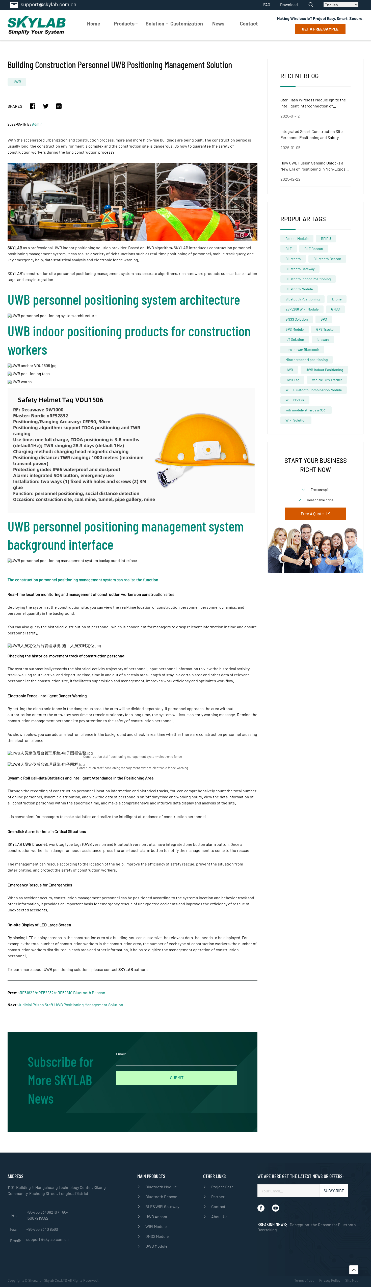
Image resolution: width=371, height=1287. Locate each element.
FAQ (266, 5)
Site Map (351, 1280)
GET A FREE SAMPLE (320, 28)
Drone (336, 299)
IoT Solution (294, 339)
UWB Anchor (156, 1216)
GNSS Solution (296, 319)
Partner (218, 1196)
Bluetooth (293, 259)
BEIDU (326, 238)
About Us (219, 1216)
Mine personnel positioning (306, 359)
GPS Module (294, 329)
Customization (186, 23)
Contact (249, 23)
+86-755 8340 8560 (42, 1229)
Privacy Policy (329, 1280)
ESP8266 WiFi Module (302, 309)
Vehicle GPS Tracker (327, 380)
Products (124, 23)
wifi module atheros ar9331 (306, 410)
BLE (288, 248)
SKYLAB (125, 969)
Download (289, 5)
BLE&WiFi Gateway (162, 1206)
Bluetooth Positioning (302, 299)
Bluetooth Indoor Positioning (308, 279)
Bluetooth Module (299, 289)
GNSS (335, 309)
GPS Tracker (325, 329)
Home (93, 23)
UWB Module (156, 1246)
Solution (155, 23)
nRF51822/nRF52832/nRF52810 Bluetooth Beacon (61, 992)
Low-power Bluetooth (302, 349)
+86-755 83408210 (42, 1212)
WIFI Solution (295, 420)
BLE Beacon (313, 248)
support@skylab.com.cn (47, 1239)
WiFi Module (156, 1226)
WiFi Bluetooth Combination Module (313, 390)
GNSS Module (157, 1236)
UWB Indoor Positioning (324, 370)
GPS (324, 319)
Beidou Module (296, 238)
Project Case (222, 1186)
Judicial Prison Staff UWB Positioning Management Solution (70, 1004)
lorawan (323, 339)
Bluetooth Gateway (299, 269)
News (218, 23)
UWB (17, 81)
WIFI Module (294, 400)
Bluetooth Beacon (327, 259)
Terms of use (304, 1280)
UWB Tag (292, 380)
